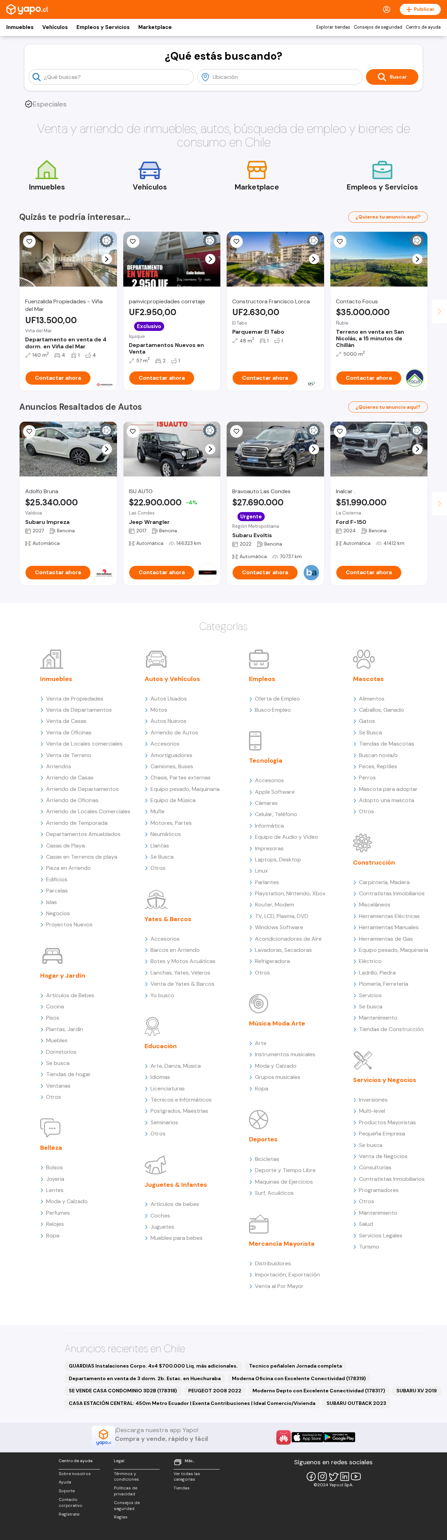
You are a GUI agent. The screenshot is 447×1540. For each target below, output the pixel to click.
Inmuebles (20, 27)
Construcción (374, 862)
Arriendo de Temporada (77, 823)
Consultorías (375, 1167)
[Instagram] (322, 1476)
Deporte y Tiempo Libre (285, 1170)
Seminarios (164, 1122)
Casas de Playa (65, 845)
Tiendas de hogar (68, 1074)
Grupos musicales (277, 1077)
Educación (161, 1046)
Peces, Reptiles (378, 766)
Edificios (56, 879)
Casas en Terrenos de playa (81, 856)
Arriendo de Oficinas (72, 800)
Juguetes (162, 1226)
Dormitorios (61, 1052)
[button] (107, 259)
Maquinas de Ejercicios (284, 1181)
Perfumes (58, 1212)
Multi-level (372, 1111)
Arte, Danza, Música (176, 1065)
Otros (53, 1097)
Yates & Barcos (168, 919)
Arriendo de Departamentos (82, 789)
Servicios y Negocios (384, 1080)
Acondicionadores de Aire (288, 938)
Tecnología (266, 760)
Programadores (379, 1190)
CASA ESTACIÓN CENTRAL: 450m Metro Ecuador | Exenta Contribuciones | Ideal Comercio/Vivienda (192, 1403)
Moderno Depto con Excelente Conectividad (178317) (318, 1390)
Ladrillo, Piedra (377, 972)
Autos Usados (169, 698)
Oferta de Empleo (277, 698)
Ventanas (58, 1085)
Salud (366, 1224)
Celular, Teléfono (276, 814)
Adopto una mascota (386, 800)
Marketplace (155, 27)
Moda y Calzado (67, 1201)
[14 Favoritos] (236, 241)
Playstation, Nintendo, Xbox (290, 893)
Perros (367, 777)
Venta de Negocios (383, 1156)
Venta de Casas (66, 721)
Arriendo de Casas (70, 777)
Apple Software (275, 791)
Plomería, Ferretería (383, 983)
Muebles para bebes (177, 1238)
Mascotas (368, 679)
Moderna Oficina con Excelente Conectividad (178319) (299, 1378)
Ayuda (65, 1482)
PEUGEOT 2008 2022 (214, 1390)
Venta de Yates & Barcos (182, 983)
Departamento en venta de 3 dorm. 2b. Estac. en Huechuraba (145, 1378)
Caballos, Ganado (381, 709)
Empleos (262, 679)
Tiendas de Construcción (391, 1029)
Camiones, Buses (172, 766)
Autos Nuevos (168, 721)
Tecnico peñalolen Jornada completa (295, 1366)
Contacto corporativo (70, 1502)
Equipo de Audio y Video (286, 837)
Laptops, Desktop (278, 859)
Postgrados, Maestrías (179, 1111)
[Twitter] (333, 1476)
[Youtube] (355, 1476)
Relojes (55, 1224)
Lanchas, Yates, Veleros (180, 972)
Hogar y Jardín (62, 975)
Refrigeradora (272, 961)
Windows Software (279, 927)
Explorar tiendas (333, 27)
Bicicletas (267, 1159)
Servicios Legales (380, 1235)
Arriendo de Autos (174, 732)
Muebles (56, 1040)
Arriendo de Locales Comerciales (88, 811)
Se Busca (162, 856)
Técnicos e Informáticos (181, 1099)
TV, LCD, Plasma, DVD (281, 916)
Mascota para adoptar (388, 789)
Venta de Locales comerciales (84, 743)
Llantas (160, 845)
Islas (51, 902)
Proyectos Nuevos (69, 924)
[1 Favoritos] (133, 241)
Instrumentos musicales (285, 1054)
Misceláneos (374, 904)
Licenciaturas (168, 1088)
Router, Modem (274, 904)
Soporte (67, 1491)
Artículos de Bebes (70, 995)
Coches (160, 1215)
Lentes (55, 1190)
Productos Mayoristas (387, 1122)
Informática (269, 825)
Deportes (263, 1139)
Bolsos (54, 1167)
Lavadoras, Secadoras (283, 950)
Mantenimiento (378, 1017)
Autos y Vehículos (172, 679)
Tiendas (182, 1488)
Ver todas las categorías (187, 1476)
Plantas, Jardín (64, 1029)
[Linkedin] (344, 1476)
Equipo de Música (173, 800)
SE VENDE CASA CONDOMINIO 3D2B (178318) (123, 1390)
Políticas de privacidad (125, 1491)
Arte (260, 1043)
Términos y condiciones (126, 1476)
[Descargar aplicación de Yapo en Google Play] (339, 1437)
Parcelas (57, 890)
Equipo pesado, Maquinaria (185, 789)
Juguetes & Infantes (176, 1184)
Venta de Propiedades (74, 698)
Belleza (51, 1147)
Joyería (55, 1179)
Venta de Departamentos (79, 709)
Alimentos (371, 698)
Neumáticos (166, 834)
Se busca (57, 1063)
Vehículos (55, 27)
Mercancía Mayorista (282, 1243)
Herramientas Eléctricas (389, 916)
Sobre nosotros (75, 1473)
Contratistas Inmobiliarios (392, 893)
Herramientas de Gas (386, 938)
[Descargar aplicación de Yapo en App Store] (307, 1437)
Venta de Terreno (68, 755)
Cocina (55, 1006)
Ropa (52, 1235)
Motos (159, 709)
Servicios (370, 995)
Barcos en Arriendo (175, 950)
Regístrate (69, 1514)
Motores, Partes (171, 823)
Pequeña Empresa (382, 1133)
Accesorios (165, 743)
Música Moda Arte (277, 1023)
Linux (261, 870)
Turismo (369, 1246)
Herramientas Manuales (389, 927)
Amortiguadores (171, 755)
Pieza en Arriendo (68, 868)
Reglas (120, 1517)
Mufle (157, 811)
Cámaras (266, 803)
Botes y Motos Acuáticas (183, 961)
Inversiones (373, 1099)
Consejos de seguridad (378, 27)
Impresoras (269, 848)
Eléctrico (370, 961)
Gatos (367, 721)
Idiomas (160, 1077)
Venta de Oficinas (68, 732)
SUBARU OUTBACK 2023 (356, 1403)
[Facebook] (311, 1476)
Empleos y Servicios (103, 27)
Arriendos (58, 766)
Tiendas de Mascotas (386, 743)
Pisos (52, 1017)
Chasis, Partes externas (181, 777)
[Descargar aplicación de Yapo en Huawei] (284, 1437)
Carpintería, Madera (384, 882)
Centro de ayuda (423, 27)
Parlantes (267, 882)
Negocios (58, 913)
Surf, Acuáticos (274, 1193)
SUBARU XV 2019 (416, 1390)
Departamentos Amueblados (83, 834)
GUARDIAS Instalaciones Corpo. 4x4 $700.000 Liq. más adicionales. (153, 1366)
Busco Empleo (273, 709)
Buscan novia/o (378, 755)
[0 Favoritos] (29, 241)
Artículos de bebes (175, 1204)
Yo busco (162, 995)
